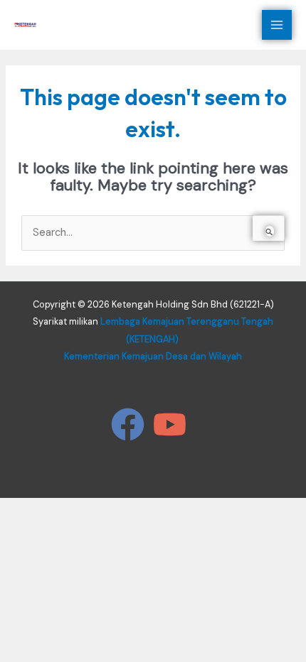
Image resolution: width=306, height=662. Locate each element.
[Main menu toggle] (277, 25)
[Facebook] (127, 424)
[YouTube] (169, 424)
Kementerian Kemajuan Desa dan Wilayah (153, 356)
